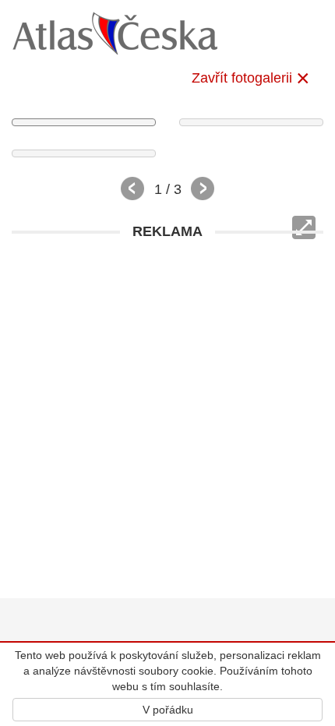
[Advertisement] (167, 415)
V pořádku (168, 709)
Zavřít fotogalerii (242, 78)
